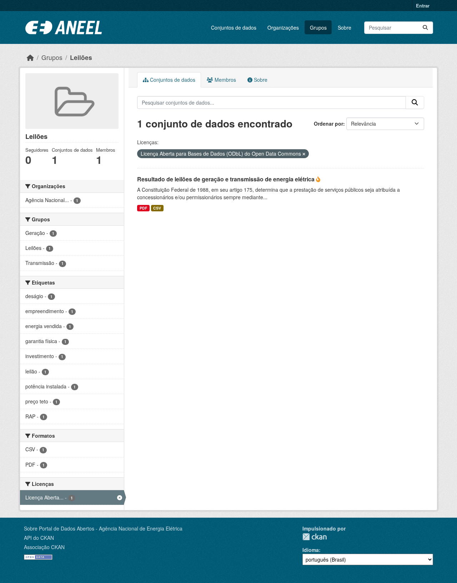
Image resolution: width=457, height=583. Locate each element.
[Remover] (303, 154)
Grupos (318, 27)
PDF (143, 208)
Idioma (310, 549)
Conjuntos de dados (233, 27)
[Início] (30, 57)
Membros (224, 79)
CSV (157, 208)
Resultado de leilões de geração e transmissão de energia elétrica (226, 179)
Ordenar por (328, 123)
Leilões (81, 57)
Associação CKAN (44, 547)
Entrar (423, 5)
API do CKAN (39, 537)
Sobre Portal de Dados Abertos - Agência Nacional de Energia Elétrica (103, 528)
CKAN (314, 537)
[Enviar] (425, 27)
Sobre (344, 27)
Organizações (283, 27)
